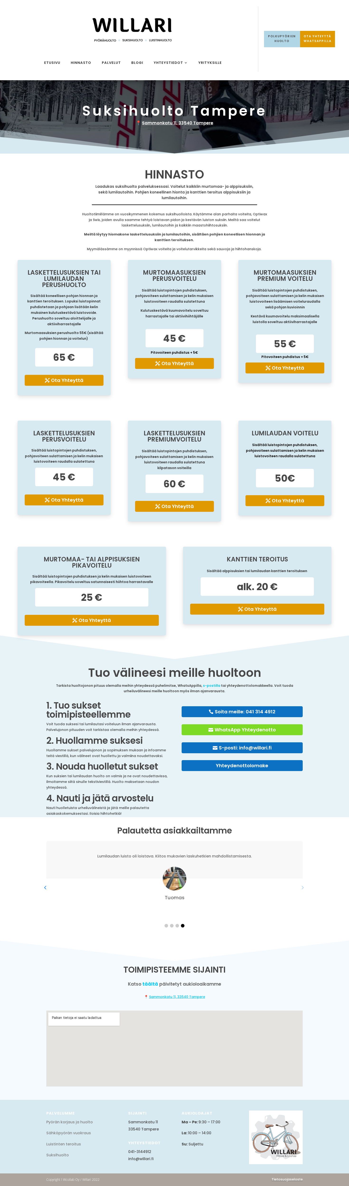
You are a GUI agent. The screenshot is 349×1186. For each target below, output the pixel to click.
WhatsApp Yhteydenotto (245, 729)
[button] (166, 925)
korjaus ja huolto (76, 1122)
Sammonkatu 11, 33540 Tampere (177, 123)
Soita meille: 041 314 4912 (245, 711)
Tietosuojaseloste (287, 1179)
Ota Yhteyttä (67, 380)
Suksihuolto (57, 1155)
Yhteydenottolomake (242, 765)
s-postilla (211, 685)
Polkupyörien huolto (282, 38)
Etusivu (52, 62)
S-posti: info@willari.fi (245, 747)
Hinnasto (81, 62)
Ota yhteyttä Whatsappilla (317, 38)
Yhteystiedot (168, 62)
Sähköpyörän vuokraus (68, 1133)
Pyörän (53, 1122)
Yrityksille (210, 62)
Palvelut (111, 62)
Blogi (137, 62)
